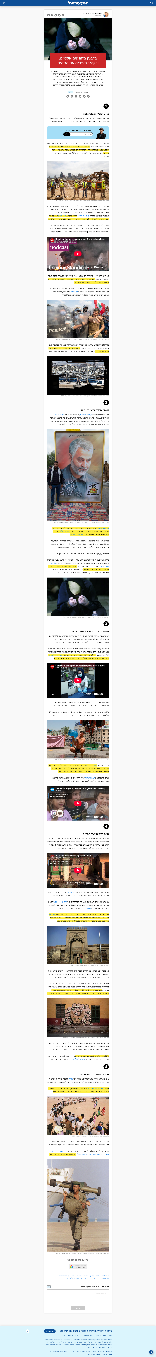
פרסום (78, 1308)
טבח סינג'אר (90, 778)
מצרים (79, 1276)
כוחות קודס (59, 415)
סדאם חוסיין (105, 1278)
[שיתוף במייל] (59, 15)
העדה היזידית (91, 765)
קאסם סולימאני (86, 415)
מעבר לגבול (85, 13)
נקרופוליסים (86, 908)
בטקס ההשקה (103, 528)
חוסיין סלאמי (64, 531)
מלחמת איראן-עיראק (95, 1089)
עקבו (69, 92)
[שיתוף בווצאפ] (48, 15)
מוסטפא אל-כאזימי (73, 1278)
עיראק (86, 1276)
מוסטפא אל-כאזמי (55, 655)
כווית (71, 1079)
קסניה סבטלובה (97, 14)
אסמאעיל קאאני (76, 535)
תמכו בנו (49, 1331)
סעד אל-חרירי (83, 216)
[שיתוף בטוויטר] (56, 15)
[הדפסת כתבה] (68, 96)
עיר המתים (71, 892)
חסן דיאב (62, 216)
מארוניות (74, 292)
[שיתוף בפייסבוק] (52, 15)
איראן (92, 1276)
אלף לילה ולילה (79, 1059)
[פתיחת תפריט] (4, 3)
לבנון (97, 1276)
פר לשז (52, 915)
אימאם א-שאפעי (60, 902)
